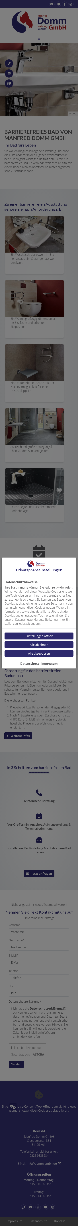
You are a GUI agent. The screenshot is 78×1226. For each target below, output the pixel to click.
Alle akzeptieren (39, 654)
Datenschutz (29, 664)
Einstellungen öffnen (39, 636)
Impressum (49, 664)
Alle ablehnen (39, 645)
